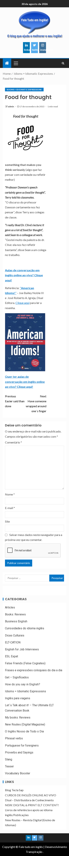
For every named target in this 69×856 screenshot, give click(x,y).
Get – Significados (17, 677)
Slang (8, 759)
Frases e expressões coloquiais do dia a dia (33, 670)
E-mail (10, 508)
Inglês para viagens (17, 698)
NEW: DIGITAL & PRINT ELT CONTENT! (32, 805)
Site (7, 521)
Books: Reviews (15, 614)
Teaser (9, 766)
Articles (10, 607)
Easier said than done (14, 401)
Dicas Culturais (14, 635)
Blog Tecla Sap (14, 790)
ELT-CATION (12, 642)
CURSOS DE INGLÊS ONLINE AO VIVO (30, 795)
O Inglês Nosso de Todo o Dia (24, 731)
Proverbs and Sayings (19, 752)
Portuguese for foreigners (22, 745)
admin (11, 106)
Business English (16, 621)
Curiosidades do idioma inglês (24, 628)
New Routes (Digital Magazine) (25, 724)
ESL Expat (11, 656)
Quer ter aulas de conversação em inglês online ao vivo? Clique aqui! (25, 381)
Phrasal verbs (14, 738)
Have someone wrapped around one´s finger (36, 403)
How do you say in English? (22, 684)
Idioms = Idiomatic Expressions (24, 89)
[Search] (63, 63)
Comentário (13, 442)
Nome (10, 494)
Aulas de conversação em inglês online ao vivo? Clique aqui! (24, 275)
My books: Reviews (17, 717)
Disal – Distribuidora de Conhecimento (29, 800)
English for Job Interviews (22, 649)
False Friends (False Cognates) (25, 663)
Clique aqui (22, 302)
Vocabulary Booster (17, 773)
